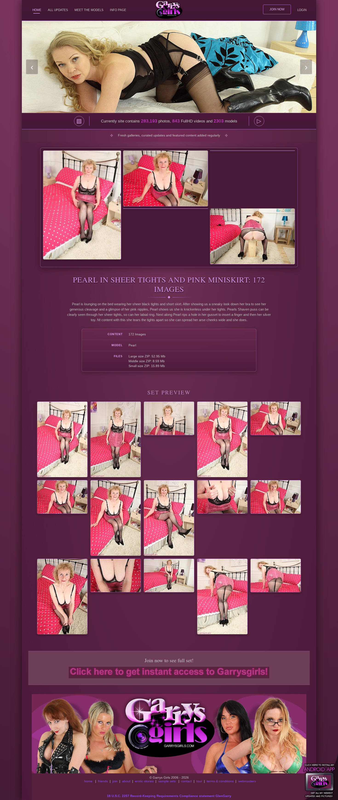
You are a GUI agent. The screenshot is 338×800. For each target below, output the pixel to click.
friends (103, 781)
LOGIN (301, 10)
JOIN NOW (276, 9)
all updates (58, 10)
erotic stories (144, 781)
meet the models (88, 10)
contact (186, 781)
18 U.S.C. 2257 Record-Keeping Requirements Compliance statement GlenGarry (169, 796)
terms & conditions (220, 781)
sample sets (167, 781)
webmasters (247, 781)
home (88, 781)
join (114, 781)
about (126, 781)
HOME (36, 10)
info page (118, 10)
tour (199, 781)
